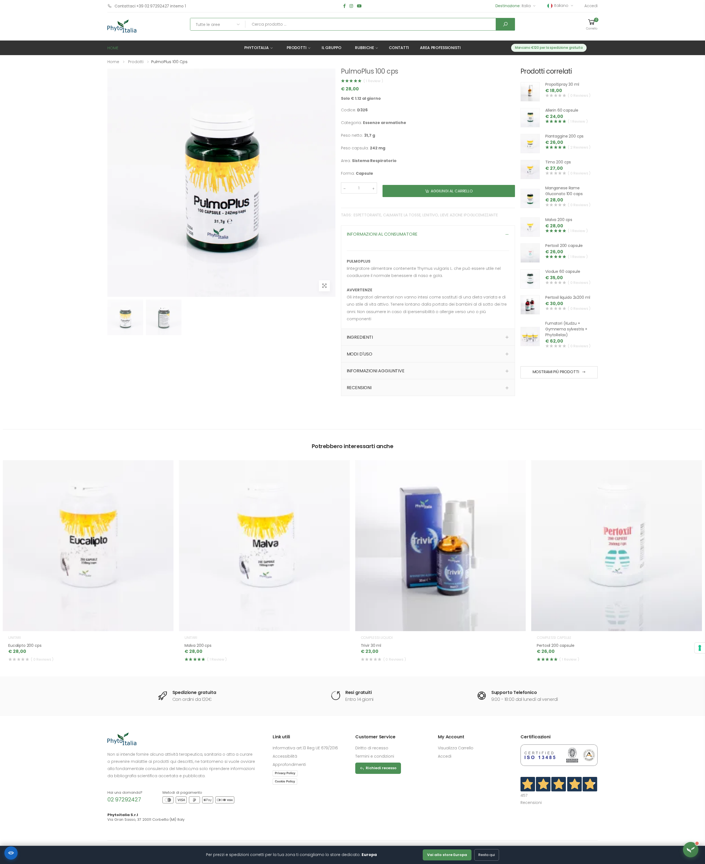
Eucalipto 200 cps (25, 645)
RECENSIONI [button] (359, 387)
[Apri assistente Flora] (690, 849)
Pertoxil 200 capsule (564, 245)
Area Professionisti (440, 47)
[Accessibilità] (11, 853)
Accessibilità (285, 756)
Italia (513, 6)
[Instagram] (351, 6)
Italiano (561, 5)
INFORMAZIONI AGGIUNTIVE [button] (376, 371)
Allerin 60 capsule (561, 110)
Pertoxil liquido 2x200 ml (567, 297)
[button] (591, 24)
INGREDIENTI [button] (360, 337)
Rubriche (364, 47)
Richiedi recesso (381, 768)
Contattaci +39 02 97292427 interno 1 (150, 6)
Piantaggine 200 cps (564, 136)
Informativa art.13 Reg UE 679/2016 (305, 748)
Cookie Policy (285, 781)
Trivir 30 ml (371, 645)
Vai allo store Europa (447, 854)
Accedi (591, 6)
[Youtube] (359, 6)
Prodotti (297, 47)
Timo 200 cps (558, 162)
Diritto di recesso (371, 748)
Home (113, 61)
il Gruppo (331, 47)
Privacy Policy (285, 773)
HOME (112, 48)
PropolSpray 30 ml (562, 84)
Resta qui (486, 854)
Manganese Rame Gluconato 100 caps (563, 191)
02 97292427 (124, 799)
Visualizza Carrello (455, 748)
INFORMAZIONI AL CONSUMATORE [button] (382, 234)
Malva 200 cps (558, 219)
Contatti (399, 47)
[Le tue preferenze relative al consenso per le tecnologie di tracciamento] (700, 648)
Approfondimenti (289, 764)
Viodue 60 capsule (562, 271)
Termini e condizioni (374, 756)
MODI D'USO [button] (359, 354)
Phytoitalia (256, 47)
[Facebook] (344, 6)
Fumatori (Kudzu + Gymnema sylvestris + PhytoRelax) (566, 329)
